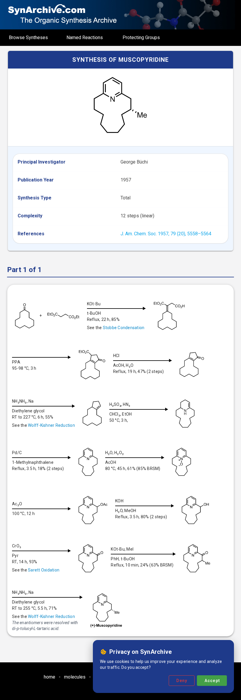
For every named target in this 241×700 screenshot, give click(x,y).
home (49, 677)
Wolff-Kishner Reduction (51, 425)
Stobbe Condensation (124, 327)
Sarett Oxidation (43, 570)
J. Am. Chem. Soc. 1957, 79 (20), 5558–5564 (165, 233)
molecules (75, 677)
